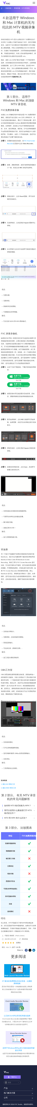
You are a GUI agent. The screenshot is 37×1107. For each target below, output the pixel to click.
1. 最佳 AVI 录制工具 (8, 784)
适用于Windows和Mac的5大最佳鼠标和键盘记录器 (18, 1049)
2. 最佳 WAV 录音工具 (8, 788)
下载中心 (14, 1077)
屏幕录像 (17, 8)
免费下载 (21, 376)
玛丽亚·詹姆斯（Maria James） (15, 935)
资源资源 (8, 8)
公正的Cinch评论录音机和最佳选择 (17, 1016)
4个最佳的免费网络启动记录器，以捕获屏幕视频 (17, 982)
